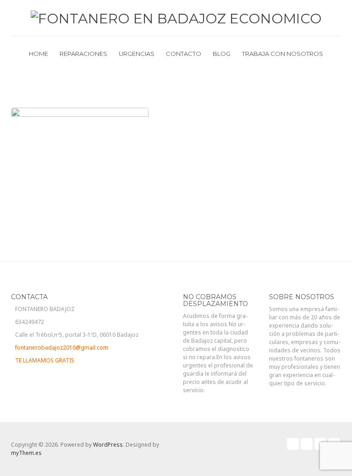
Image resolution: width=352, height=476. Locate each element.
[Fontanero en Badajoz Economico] (176, 17)
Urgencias (136, 53)
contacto (183, 53)
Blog (222, 53)
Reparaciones (83, 53)
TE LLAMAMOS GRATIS (44, 360)
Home (38, 53)
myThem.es (26, 453)
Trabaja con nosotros (282, 53)
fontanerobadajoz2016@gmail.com (61, 347)
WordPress (108, 445)
